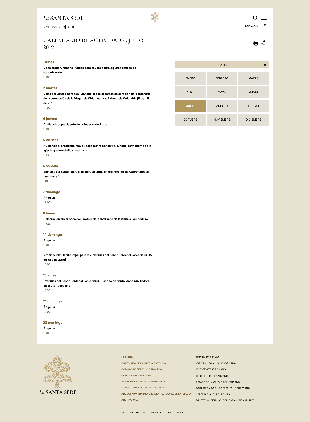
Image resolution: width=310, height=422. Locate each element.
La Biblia (127, 357)
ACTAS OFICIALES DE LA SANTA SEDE (143, 381)
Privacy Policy (175, 412)
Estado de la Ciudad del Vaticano (218, 382)
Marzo (253, 78)
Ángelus (49, 197)
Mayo (222, 92)
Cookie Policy (156, 412)
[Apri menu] (263, 18)
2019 (62, 27)
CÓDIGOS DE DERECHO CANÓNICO (141, 369)
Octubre (190, 119)
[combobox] (222, 64)
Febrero (222, 78)
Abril (190, 92)
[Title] (263, 43)
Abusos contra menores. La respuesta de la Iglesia (156, 393)
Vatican (50, 27)
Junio (253, 92)
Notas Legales (137, 412)
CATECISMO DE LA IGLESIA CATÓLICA (143, 363)
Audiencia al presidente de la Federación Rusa (75, 124)
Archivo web (129, 399)
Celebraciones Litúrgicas (213, 394)
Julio (71, 27)
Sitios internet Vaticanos (212, 376)
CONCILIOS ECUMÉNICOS (136, 375)
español (253, 26)
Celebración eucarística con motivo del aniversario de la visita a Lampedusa (95, 219)
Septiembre (253, 106)
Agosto (222, 106)
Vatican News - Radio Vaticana (216, 363)
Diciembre (253, 119)
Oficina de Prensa (207, 357)
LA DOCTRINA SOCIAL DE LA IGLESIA (142, 387)
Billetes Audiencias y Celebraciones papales (225, 400)
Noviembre (222, 119)
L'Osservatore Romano (211, 369)
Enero (190, 78)
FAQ (123, 412)
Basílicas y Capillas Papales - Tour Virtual (224, 388)
